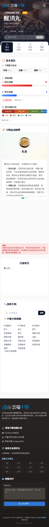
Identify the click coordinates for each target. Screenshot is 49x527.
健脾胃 (21, 337)
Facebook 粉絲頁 (12, 433)
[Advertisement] (24, 222)
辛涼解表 (21, 325)
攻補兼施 (7, 333)
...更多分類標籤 (10, 351)
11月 (30, 472)
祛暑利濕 (36, 344)
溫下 (20, 329)
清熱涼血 (21, 340)
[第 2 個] (25, 198)
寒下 (5, 329)
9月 (7, 472)
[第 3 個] (27, 198)
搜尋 (41, 313)
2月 (18, 463)
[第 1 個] (22, 198)
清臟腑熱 (7, 344)
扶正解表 (36, 325)
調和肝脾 (7, 337)
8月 (42, 467)
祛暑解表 (21, 344)
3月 (30, 463)
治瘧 (34, 337)
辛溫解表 (7, 325)
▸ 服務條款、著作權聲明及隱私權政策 (16, 453)
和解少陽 (36, 333)
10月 (18, 472)
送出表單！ (26, 504)
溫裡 (5, 348)
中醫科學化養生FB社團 (14, 437)
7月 (30, 467)
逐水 (20, 333)
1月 (7, 463)
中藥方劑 (13, 31)
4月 (42, 463)
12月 (42, 472)
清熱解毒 (36, 340)
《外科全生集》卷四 (12, 13)
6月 (18, 467)
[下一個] (44, 156)
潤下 (34, 329)
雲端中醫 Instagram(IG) (14, 441)
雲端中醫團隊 (42, 518)
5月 (7, 467)
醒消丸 (21, 31)
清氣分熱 (7, 340)
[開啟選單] (44, 5)
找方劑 (39, 37)
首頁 (5, 31)
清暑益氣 (21, 348)
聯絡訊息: (7, 485)
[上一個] (5, 156)
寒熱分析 (18, 100)
